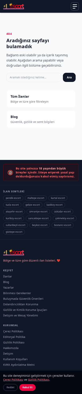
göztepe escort (14, 231)
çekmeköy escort (64, 218)
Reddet (10, 387)
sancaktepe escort (38, 218)
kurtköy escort (13, 218)
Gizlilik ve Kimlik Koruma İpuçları (25, 310)
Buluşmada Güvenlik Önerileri (23, 299)
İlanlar (7, 276)
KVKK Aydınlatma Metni (19, 365)
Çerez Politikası (13, 331)
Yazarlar (8, 287)
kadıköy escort (54, 204)
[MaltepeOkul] (13, 6)
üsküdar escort (62, 211)
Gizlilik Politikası (13, 342)
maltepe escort (35, 198)
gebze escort (32, 204)
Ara (69, 77)
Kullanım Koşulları (15, 359)
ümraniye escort (38, 211)
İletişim (8, 353)
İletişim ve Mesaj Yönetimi (20, 315)
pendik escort (13, 198)
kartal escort (58, 198)
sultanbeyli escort (15, 225)
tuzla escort (12, 204)
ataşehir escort (14, 211)
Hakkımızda (11, 348)
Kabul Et (27, 387)
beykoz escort (39, 225)
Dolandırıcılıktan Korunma (20, 304)
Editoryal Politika (14, 337)
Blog (6, 282)
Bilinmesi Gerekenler (17, 293)
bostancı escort (62, 225)
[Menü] (75, 6)
